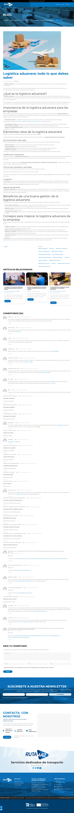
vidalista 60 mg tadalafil (10, 445)
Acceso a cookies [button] (55, 797)
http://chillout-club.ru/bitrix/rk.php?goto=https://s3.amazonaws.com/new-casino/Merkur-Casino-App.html (43, 558)
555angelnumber (12, 577)
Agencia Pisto (70, 797)
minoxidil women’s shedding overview (14, 506)
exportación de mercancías (45, 257)
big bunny (11, 379)
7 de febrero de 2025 (55, 292)
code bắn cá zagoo (13, 357)
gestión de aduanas (58, 257)
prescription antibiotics (10, 404)
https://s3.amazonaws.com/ (15, 565)
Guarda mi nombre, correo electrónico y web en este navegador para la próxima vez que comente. (29, 667)
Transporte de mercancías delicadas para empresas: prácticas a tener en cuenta (13, 288)
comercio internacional (44, 251)
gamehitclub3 (12, 490)
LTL (23, 20)
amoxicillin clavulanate (10, 396)
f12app (9, 338)
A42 (6, 246)
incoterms (66, 257)
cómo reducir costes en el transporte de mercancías (28, 121)
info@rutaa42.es (32, 731)
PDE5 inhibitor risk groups (11, 515)
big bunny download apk (48, 381)
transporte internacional (44, 266)
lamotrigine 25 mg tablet (10, 413)
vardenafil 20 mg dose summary (12, 524)
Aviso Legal (28, 797)
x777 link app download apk (26, 621)
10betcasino (11, 327)
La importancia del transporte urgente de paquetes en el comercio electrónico (59, 288)
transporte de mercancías (63, 263)
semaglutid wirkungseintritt (11, 463)
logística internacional (54, 260)
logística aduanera (43, 260)
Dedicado (17, 20)
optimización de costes (44, 263)
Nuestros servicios (19, 783)
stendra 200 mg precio (9, 454)
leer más (8, 301)
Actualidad (6, 20)
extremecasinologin (14, 368)
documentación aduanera (45, 254)
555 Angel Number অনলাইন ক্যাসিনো (24, 581)
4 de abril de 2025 (36, 291)
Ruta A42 (53, 263)
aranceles (51, 248)
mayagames (11, 422)
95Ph (48, 392)
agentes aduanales (43, 248)
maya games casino (62, 425)
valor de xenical (8, 481)
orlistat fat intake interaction (12, 542)
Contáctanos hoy (7, 239)
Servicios (27, 20)
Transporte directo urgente (46, 20)
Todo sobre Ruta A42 (34, 20)
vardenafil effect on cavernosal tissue (14, 533)
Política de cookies (46, 797)
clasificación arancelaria (61, 248)
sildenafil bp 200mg (9, 472)
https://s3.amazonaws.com (15, 587)
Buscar (60, 20)
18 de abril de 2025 (9, 292)
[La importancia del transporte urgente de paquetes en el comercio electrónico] (60, 278)
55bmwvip (10, 317)
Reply (10, 323)
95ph (9, 389)
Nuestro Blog (18, 784)
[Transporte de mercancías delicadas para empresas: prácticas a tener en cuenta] (14, 278)
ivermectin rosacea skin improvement (14, 497)
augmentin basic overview (10, 596)
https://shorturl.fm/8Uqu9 (14, 441)
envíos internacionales (57, 254)
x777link (10, 617)
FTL (20, 20)
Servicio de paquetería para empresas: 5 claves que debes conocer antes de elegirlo (37, 288)
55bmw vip (46, 319)
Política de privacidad (36, 797)
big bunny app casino (42, 611)
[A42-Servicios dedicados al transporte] (8, 4)
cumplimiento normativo (57, 251)
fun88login (11, 348)
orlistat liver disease (9, 430)
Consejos (11, 20)
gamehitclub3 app (21, 494)
